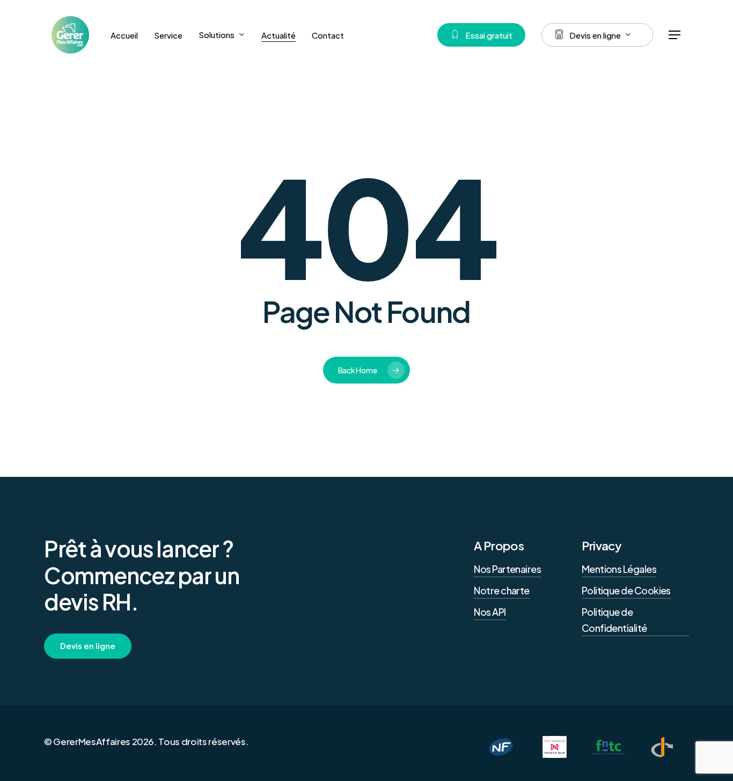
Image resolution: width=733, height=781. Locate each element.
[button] (675, 35)
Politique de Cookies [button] (626, 590)
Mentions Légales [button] (619, 569)
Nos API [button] (489, 612)
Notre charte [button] (502, 590)
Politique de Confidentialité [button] (614, 620)
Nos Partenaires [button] (507, 569)
